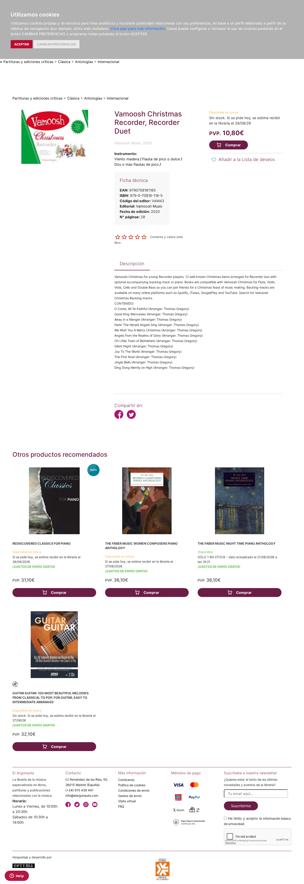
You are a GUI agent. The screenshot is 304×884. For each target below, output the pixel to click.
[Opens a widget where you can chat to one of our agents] (16, 876)
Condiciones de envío (133, 790)
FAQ (121, 806)
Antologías (84, 61)
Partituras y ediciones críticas (28, 61)
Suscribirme (241, 806)
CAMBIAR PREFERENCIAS (56, 44)
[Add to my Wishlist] (214, 160)
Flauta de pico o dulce (161, 159)
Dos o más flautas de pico (136, 164)
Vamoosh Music (149, 206)
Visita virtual (127, 801)
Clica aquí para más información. (138, 28)
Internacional (108, 61)
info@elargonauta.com (81, 795)
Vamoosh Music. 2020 (133, 143)
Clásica (64, 61)
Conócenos (126, 780)
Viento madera (126, 159)
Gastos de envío (130, 796)
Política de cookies (131, 785)
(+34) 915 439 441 (79, 790)
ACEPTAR (21, 44)
